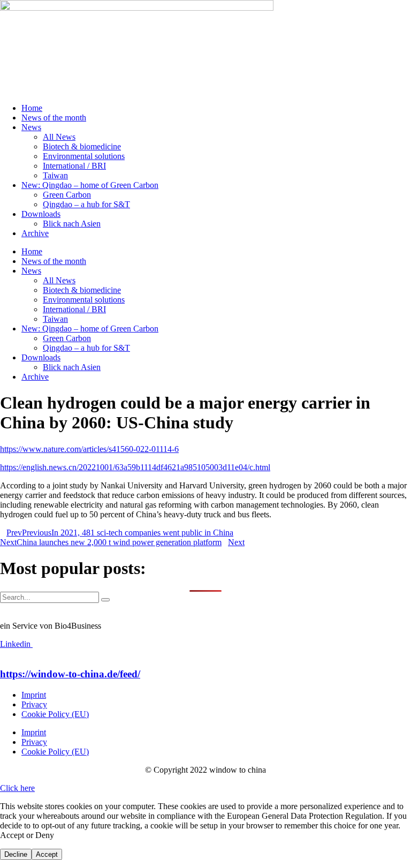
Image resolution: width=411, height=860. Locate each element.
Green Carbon (67, 194)
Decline (15, 854)
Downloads (40, 213)
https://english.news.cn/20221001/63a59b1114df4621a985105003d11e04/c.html (135, 467)
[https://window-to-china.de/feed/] (3, 653)
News (31, 127)
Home (31, 107)
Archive (35, 233)
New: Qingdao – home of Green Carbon (89, 185)
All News (59, 136)
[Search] (105, 599)
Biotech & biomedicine (82, 146)
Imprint (33, 694)
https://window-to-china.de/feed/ (70, 674)
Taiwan (55, 175)
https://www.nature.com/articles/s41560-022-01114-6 (89, 449)
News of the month (53, 117)
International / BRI (74, 165)
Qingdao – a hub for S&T (86, 204)
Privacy (34, 704)
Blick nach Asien (72, 223)
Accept (47, 854)
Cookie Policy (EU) (55, 714)
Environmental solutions (84, 156)
